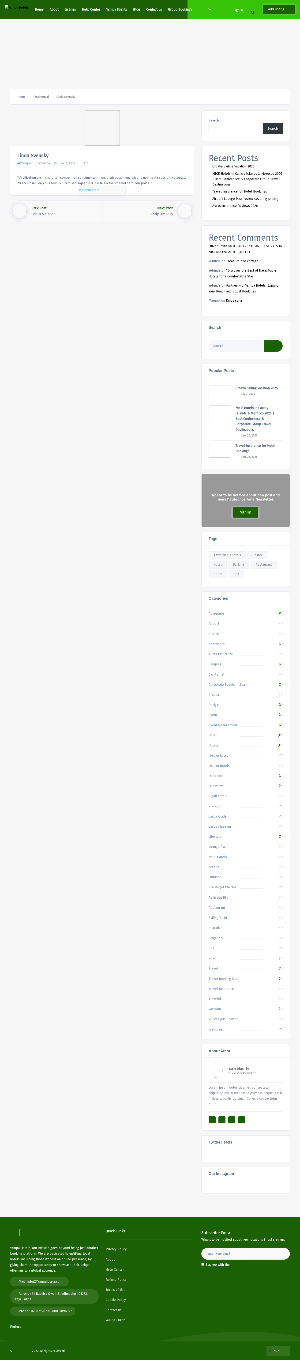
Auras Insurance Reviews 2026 (235, 206)
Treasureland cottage (242, 261)
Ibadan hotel (218, 756)
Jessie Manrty (238, 1068)
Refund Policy (116, 1280)
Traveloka (216, 999)
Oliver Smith (218, 246)
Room (218, 574)
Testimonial (41, 96)
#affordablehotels (227, 555)
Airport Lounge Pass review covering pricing (245, 199)
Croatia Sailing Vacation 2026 (233, 166)
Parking (238, 565)
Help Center (91, 9)
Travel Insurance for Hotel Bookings (239, 191)
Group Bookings (180, 9)
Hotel (218, 565)
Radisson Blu (218, 898)
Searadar (215, 928)
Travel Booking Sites (224, 979)
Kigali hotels (218, 796)
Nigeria (214, 867)
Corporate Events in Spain (228, 685)
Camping (215, 664)
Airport (214, 624)
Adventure (216, 614)
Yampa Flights (116, 9)
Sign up (245, 512)
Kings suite (234, 301)
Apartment (217, 644)
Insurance (216, 776)
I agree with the (228, 1265)
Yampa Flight (115, 1320)
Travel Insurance (221, 989)
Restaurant (263, 565)
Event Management (223, 725)
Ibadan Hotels (219, 766)
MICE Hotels (218, 857)
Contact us (154, 9)
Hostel (257, 555)
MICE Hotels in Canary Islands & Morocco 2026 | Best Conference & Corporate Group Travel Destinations (247, 179)
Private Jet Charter (222, 887)
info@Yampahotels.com (44, 1282)
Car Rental (216, 675)
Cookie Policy (116, 1300)
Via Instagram (89, 190)
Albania (214, 634)
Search (214, 120)
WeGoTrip (216, 1029)
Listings (70, 9)
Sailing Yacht (218, 918)
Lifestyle (215, 837)
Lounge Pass (218, 847)
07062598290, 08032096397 (51, 1311)
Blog (136, 9)
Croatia (214, 695)
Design (214, 705)
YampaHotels (22, 1350)
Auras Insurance (221, 654)
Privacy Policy (116, 1249)
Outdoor (215, 877)
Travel (213, 968)
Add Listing (276, 9)
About (54, 9)
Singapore (216, 938)
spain (213, 958)
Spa (236, 574)
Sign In (238, 10)
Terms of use (214, 1350)
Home (39, 9)
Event (213, 715)
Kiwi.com (215, 806)
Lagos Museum (220, 827)
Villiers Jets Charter (223, 1019)
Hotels (213, 745)
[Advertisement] (150, 54)
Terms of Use (115, 1290)
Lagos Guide (218, 816)
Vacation (215, 1009)
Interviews (216, 786)
